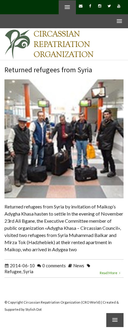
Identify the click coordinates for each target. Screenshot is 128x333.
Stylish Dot (33, 309)
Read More (109, 273)
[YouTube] (119, 5)
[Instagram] (99, 5)
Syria (28, 271)
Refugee (12, 271)
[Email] (80, 5)
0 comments (54, 265)
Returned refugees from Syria (48, 69)
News (78, 265)
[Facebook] (90, 5)
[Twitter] (109, 5)
